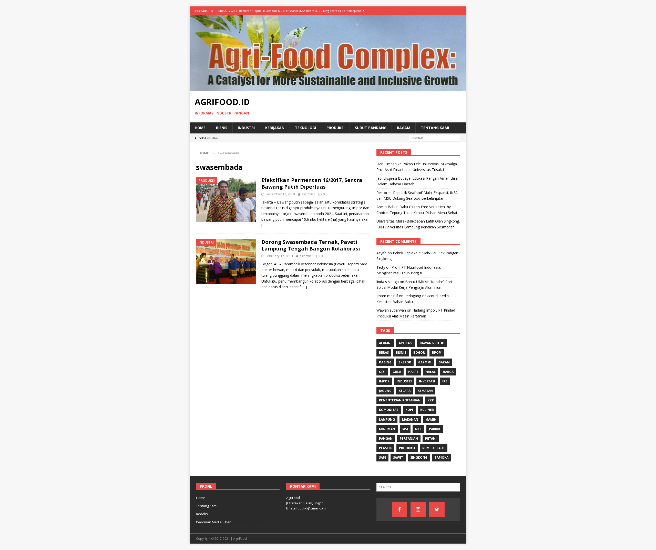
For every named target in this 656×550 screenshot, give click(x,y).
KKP (431, 400)
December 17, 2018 (280, 194)
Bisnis (221, 127)
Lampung (387, 419)
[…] (263, 225)
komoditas (388, 410)
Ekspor (405, 362)
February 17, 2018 (279, 256)
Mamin (431, 419)
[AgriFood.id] (328, 88)
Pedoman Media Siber (213, 522)
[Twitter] (437, 509)
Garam (444, 362)
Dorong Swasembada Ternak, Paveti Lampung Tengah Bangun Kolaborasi (310, 245)
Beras (384, 352)
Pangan (386, 438)
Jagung (385, 391)
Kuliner (427, 410)
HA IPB (413, 372)
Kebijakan (274, 127)
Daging (385, 362)
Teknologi (305, 127)
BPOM (437, 352)
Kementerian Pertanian (400, 400)
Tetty (380, 267)
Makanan (410, 419)
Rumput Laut (433, 448)
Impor (384, 381)
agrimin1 (308, 194)
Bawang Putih (432, 343)
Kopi (409, 410)
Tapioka (441, 457)
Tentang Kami (435, 127)
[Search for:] (434, 137)
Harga (448, 372)
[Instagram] (418, 509)
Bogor (419, 352)
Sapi (382, 457)
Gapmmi (424, 362)
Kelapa (405, 391)
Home (200, 127)
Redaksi (202, 514)
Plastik (385, 448)
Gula (397, 372)
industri (404, 381)
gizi (382, 372)
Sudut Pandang (370, 127)
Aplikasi (406, 343)
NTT (418, 429)
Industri (246, 127)
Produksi (335, 127)
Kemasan (425, 391)
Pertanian (409, 438)
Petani (431, 438)
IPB (444, 381)
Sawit (398, 457)
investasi (427, 381)
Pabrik (434, 429)
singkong (418, 457)
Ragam (403, 127)
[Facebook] (399, 509)
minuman (387, 429)
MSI (405, 429)
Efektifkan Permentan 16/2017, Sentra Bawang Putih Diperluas (311, 183)
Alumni (385, 343)
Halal (431, 372)
